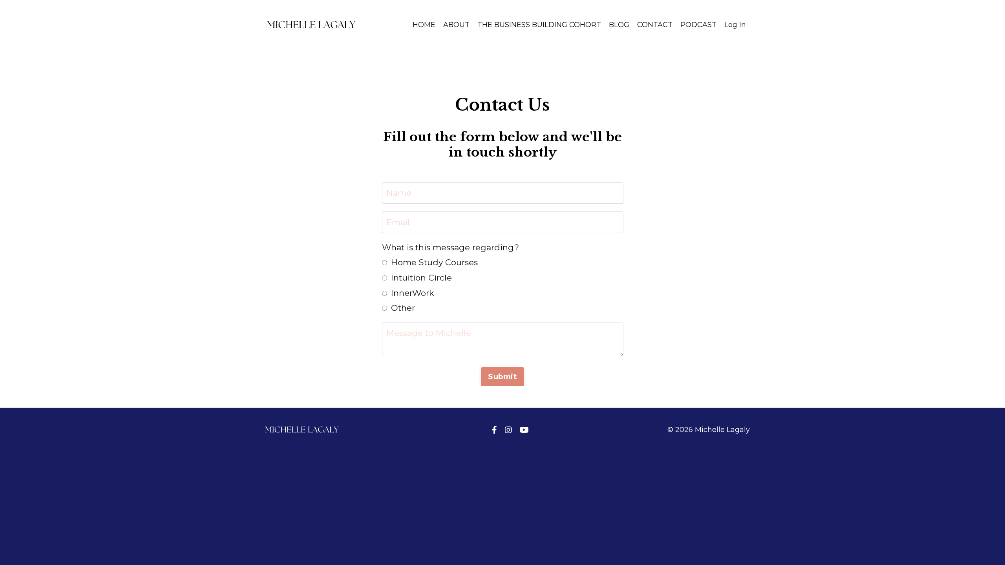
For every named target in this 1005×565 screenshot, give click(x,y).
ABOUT (456, 24)
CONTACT (654, 24)
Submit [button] (502, 376)
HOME (424, 24)
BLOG (619, 24)
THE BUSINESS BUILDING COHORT (539, 24)
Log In (735, 24)
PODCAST (698, 24)
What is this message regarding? (450, 247)
